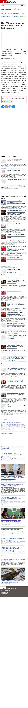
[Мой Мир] (13, 106)
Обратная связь (4, 592)
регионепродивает (7, 51)
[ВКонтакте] (3, 106)
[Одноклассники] (6, 106)
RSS (11, 595)
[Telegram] (10, 106)
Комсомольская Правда (16, 98)
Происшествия (5, 16)
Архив (10, 13)
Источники (16, 13)
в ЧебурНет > (22, 16)
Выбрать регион (4, 593)
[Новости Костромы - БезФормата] (8, 1)
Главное (3, 13)
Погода (23, 13)
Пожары (14, 16)
